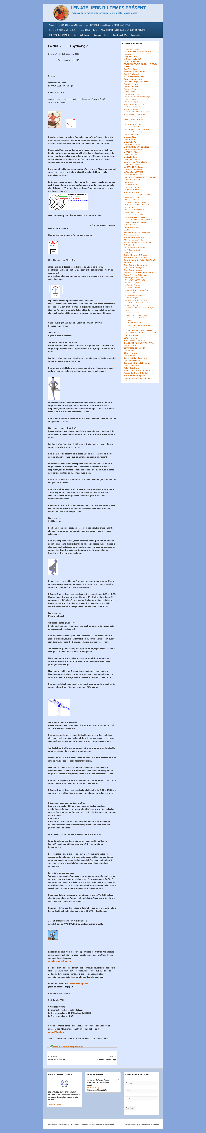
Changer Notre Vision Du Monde (135, 222)
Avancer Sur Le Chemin (132, 235)
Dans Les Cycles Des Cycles (134, 210)
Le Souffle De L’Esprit (131, 134)
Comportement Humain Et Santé (135, 215)
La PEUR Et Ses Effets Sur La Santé (137, 325)
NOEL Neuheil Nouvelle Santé (134, 114)
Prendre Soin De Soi (131, 91)
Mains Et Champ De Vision (133, 119)
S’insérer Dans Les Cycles (133, 79)
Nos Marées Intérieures (132, 107)
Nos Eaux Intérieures (131, 109)
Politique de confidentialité (105, 1125)
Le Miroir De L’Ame (130, 157)
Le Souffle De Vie (130, 142)
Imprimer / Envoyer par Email (68, 1046)
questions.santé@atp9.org (60, 961)
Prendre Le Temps (130, 89)
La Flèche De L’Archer (131, 164)
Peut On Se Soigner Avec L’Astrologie (137, 97)
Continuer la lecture (56, 1104)
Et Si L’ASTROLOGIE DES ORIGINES (137, 194)
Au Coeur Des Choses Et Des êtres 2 (137, 370)
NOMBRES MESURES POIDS (134, 280)
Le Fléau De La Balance (132, 159)
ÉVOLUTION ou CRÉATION (59, 35)
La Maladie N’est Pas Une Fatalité (135, 162)
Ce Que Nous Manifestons (133, 225)
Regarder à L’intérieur (131, 84)
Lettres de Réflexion (81, 35)
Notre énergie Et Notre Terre (133, 277)
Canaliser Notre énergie (132, 365)
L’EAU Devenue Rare (131, 338)
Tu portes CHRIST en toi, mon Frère (63, 30)
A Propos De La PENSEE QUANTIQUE (137, 242)
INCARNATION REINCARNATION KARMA (139, 343)
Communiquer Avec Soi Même (134, 217)
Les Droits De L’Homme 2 (132, 285)
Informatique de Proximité (150, 1125)
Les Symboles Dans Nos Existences (136, 127)
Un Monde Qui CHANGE (132, 59)
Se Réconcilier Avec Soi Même (134, 71)
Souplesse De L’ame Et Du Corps (135, 257)
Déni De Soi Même (130, 355)
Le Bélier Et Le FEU (131, 305)
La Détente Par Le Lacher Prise (135, 318)
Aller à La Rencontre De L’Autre (134, 240)
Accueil (51, 25)
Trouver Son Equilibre (131, 61)
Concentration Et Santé (132, 212)
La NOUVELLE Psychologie (133, 167)
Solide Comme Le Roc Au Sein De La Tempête (140, 260)
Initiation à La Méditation (132, 192)
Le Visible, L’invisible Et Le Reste (135, 300)
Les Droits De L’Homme (132, 287)
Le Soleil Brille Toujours (132, 144)
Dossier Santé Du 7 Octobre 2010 (135, 358)
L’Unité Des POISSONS (132, 179)
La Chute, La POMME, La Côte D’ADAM (138, 330)
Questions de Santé (100, 35)
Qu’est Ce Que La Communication (135, 265)
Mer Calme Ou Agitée (131, 282)
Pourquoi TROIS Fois (131, 94)
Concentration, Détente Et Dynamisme (137, 363)
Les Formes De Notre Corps (133, 132)
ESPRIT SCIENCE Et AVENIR (134, 348)
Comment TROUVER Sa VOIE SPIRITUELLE (140, 220)
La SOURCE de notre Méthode (70, 25)
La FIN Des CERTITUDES (133, 174)
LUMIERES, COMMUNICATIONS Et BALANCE (140, 177)
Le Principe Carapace (131, 298)
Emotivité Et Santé (130, 345)
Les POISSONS (129, 292)
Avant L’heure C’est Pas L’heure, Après (137, 232)
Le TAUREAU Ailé (130, 139)
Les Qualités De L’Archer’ (132, 122)
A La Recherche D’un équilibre (134, 375)
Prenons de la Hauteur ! (132, 49)
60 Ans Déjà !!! (129, 245)
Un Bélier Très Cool (130, 252)
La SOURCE (128, 320)
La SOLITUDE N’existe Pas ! (134, 323)
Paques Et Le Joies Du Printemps (135, 275)
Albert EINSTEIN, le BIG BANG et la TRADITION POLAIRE (123, 30)
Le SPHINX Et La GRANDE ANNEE (136, 147)
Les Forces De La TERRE (133, 124)
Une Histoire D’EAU (120, 35)
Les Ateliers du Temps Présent (108, 7)
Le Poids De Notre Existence (134, 149)
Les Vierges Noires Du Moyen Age (136, 290)
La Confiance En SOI (131, 328)
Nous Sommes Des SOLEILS (134, 104)
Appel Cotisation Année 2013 (134, 237)
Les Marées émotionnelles (133, 295)
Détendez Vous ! (129, 350)
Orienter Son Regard (131, 102)
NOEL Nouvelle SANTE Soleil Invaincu (137, 112)
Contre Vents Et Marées (132, 360)
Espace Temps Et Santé (132, 197)
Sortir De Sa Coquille (131, 69)
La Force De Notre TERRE (133, 169)
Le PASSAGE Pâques (131, 152)
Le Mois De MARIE (130, 154)
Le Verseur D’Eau (130, 137)
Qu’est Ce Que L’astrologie (133, 270)
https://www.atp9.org (79, 983)
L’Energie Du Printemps (132, 187)
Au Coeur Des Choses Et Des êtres (136, 373)
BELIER (126, 230)
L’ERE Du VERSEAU (131, 335)
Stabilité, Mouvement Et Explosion (136, 255)
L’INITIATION (128, 182)
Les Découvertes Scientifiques (134, 247)
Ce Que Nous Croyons (131, 227)
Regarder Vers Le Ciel (131, 86)
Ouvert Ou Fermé (130, 99)
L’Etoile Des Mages (130, 184)
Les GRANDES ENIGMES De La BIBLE (138, 129)
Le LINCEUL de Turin (89, 30)
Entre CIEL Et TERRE (131, 199)
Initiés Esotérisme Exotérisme (134, 340)
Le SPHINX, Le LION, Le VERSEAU (136, 303)
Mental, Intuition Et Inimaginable (135, 117)
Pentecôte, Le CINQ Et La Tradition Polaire (139, 272)
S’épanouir (127, 262)
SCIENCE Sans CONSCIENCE (135, 76)
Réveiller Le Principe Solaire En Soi (136, 81)
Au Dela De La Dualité (131, 368)
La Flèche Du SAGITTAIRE (133, 172)
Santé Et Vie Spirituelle (132, 74)
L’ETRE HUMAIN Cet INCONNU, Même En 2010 (140, 333)
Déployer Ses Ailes (130, 353)
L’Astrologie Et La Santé (132, 189)
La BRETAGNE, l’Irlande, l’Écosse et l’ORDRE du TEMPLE (108, 25)
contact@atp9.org (56, 1032)
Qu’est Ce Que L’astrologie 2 (134, 267)
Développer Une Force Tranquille (135, 202)
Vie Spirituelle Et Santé (132, 250)
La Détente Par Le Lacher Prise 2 (135, 315)
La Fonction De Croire (131, 313)
